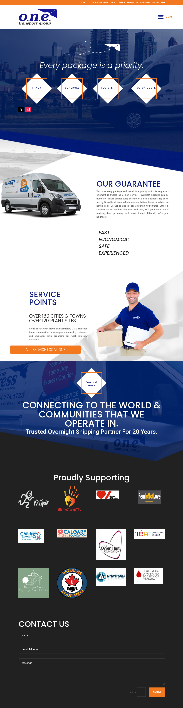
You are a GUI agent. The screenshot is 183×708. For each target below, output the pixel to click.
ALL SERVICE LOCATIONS (45, 349)
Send (157, 692)
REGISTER (108, 87)
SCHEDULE (72, 87)
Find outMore (91, 384)
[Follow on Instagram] (28, 109)
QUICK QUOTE (146, 87)
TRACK (36, 87)
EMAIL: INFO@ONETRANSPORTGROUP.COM (142, 3)
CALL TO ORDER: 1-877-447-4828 (98, 3)
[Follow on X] (21, 109)
